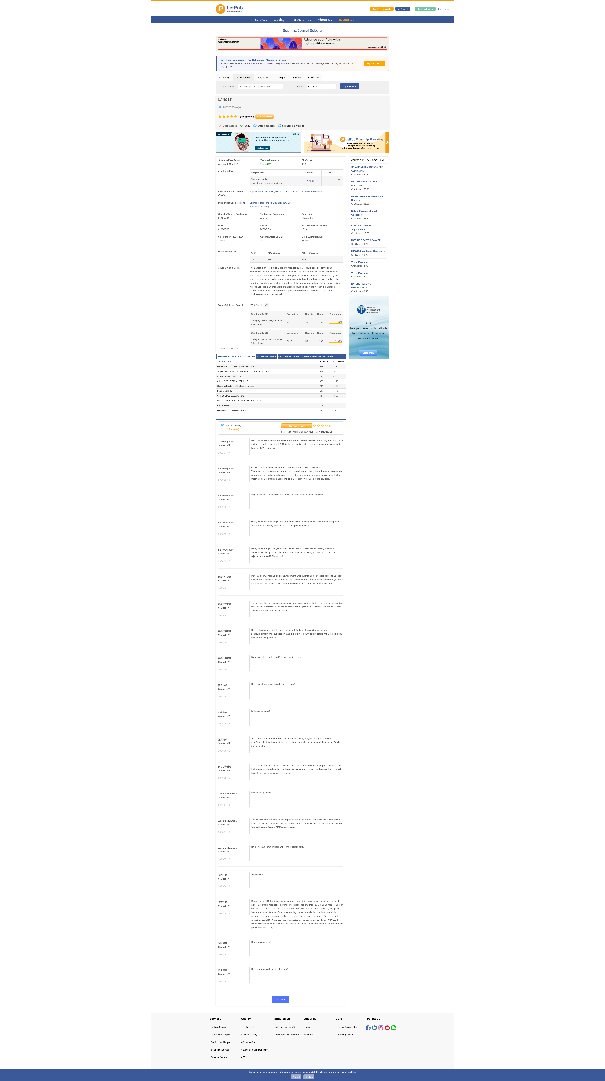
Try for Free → (374, 63)
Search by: (224, 77)
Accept (296, 1076)
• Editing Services (218, 1027)
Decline (309, 1076)
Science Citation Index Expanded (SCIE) (270, 202)
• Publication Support (220, 1034)
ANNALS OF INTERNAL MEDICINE (232, 381)
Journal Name (243, 77)
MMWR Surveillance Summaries (368, 251)
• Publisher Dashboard (284, 1027)
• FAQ (244, 1057)
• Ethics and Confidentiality (254, 1049)
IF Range (297, 77)
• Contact (308, 1034)
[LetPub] (229, 9)
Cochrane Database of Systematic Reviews (235, 386)
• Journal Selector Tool (347, 1027)
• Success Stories (249, 1042)
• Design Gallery (249, 1034)
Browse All (313, 77)
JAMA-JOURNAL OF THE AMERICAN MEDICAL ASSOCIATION (244, 371)
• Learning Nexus (344, 1034)
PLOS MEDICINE (224, 391)
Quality (279, 19)
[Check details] (302, 43)
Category (281, 77)
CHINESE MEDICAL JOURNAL (230, 396)
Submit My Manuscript (381, 9)
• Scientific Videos (218, 1057)
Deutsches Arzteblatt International (231, 410)
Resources (346, 19)
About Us (325, 19)
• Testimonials (248, 1027)
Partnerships (301, 19)
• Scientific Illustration (220, 1049)
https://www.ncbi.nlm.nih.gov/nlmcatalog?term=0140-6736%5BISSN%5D (286, 191)
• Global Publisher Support (286, 1034)
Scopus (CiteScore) (259, 206)
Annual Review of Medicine (229, 376)
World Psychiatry (360, 262)
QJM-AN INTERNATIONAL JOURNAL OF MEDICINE (239, 401)
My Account (403, 9)
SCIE (247, 125)
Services (261, 19)
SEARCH (351, 86)
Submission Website (293, 125)
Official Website (266, 125)
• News (307, 1027)
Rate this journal (296, 426)
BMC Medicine (223, 406)
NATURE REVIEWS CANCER (366, 240)
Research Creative (425, 9)
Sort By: (300, 86)
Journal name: (229, 86)
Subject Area (263, 77)
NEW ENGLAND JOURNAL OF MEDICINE (235, 366)
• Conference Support (220, 1042)
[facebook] (368, 1027)
